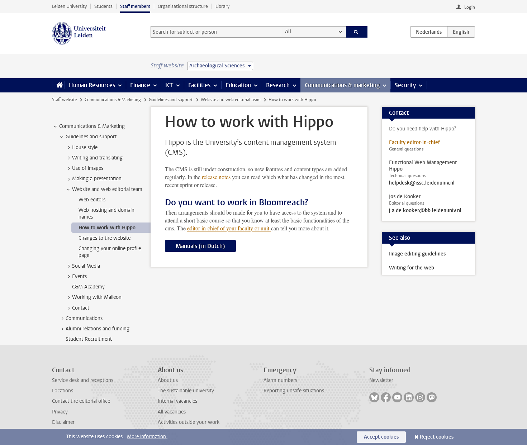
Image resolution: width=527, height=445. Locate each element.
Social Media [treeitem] (86, 266)
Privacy (60, 411)
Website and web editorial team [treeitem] (107, 189)
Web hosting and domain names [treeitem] (106, 213)
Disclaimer (63, 422)
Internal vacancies (177, 401)
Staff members (135, 6)
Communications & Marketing (113, 99)
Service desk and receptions (82, 380)
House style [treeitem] (85, 147)
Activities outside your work (188, 422)
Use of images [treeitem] (87, 168)
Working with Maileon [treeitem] (97, 297)
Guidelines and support (171, 99)
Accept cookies (381, 437)
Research (278, 85)
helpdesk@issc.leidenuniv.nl (422, 183)
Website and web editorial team (231, 99)
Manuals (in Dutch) (200, 246)
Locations (62, 390)
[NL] (428, 32)
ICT (169, 85)
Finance (140, 85)
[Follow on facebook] (386, 397)
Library (222, 6)
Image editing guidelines (417, 253)
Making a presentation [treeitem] (97, 178)
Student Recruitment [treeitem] (89, 339)
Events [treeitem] (79, 276)
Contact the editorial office (81, 401)
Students (103, 6)
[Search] (357, 32)
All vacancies (172, 411)
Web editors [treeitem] (92, 199)
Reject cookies (437, 437)
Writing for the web (411, 267)
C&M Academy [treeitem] (88, 286)
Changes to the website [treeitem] (104, 238)
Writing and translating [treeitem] (97, 157)
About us (168, 380)
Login (469, 7)
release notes (216, 177)
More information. (147, 436)
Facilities (199, 85)
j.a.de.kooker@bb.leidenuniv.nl (425, 210)
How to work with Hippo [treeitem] (107, 227)
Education (238, 85)
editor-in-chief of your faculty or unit (229, 228)
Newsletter (381, 380)
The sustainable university (186, 390)
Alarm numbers (280, 380)
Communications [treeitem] (84, 318)
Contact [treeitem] (80, 308)
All (288, 31)
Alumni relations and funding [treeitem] (97, 328)
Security (405, 85)
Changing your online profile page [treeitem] (110, 252)
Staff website (64, 99)
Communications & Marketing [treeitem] (92, 126)
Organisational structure (183, 6)
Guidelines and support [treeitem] (91, 136)
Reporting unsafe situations (294, 390)
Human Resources (92, 85)
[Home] (58, 85)
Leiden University (69, 6)
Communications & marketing (342, 85)
